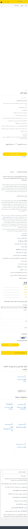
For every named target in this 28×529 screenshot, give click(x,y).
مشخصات (19, 172)
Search (8, 2)
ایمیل (25, 327)
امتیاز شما (25, 305)
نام (26, 321)
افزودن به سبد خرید (14, 154)
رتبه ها (12, 172)
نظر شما (25, 310)
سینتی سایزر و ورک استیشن (9, 404)
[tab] (24, 172)
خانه (26, 5)
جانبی (22, 5)
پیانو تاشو (9, 217)
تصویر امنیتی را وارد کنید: (22, 340)
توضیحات (24, 172)
